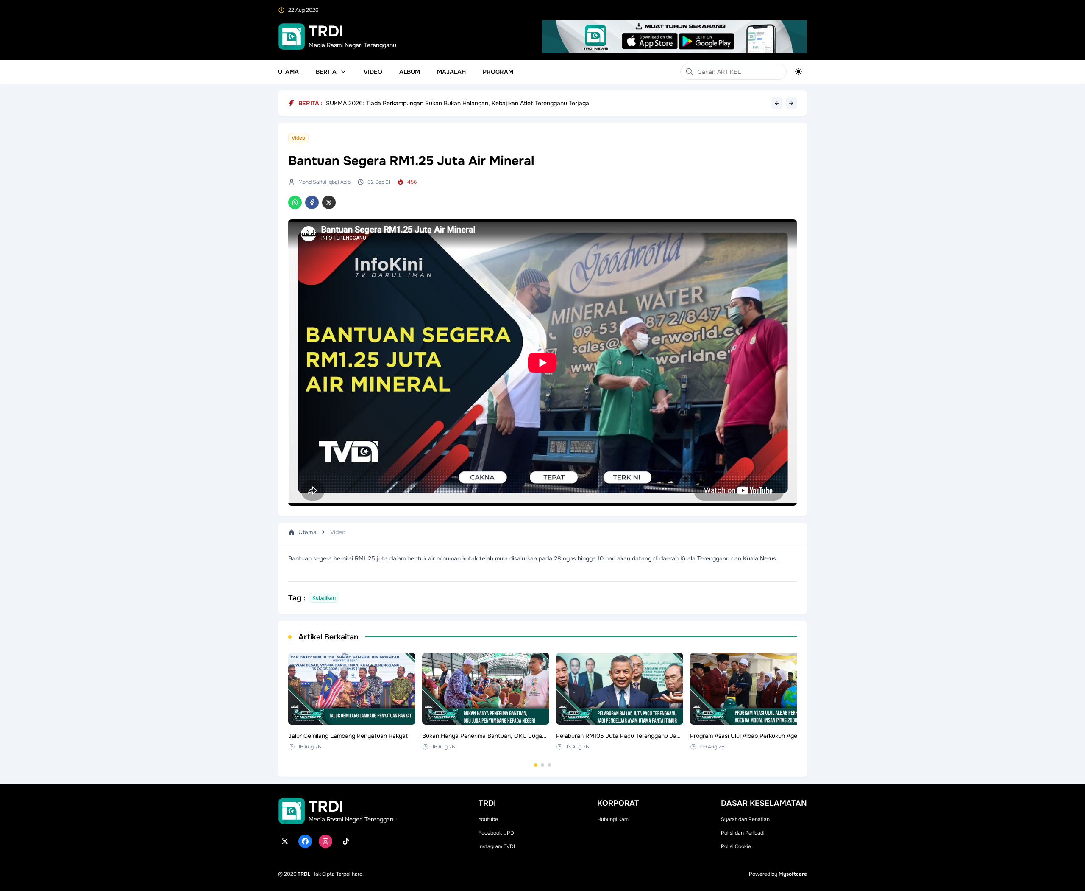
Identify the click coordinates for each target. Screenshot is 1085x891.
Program (498, 72)
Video (373, 72)
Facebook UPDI (497, 832)
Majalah (451, 72)
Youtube (488, 819)
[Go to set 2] (542, 765)
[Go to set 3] (549, 765)
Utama (288, 72)
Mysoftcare (793, 874)
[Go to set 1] (535, 765)
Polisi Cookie (736, 846)
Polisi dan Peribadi (743, 832)
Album (409, 72)
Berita (326, 72)
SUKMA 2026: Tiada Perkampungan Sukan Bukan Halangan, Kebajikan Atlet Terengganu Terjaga (457, 103)
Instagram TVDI (497, 846)
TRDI (303, 874)
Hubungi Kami (613, 819)
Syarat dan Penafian (745, 819)
